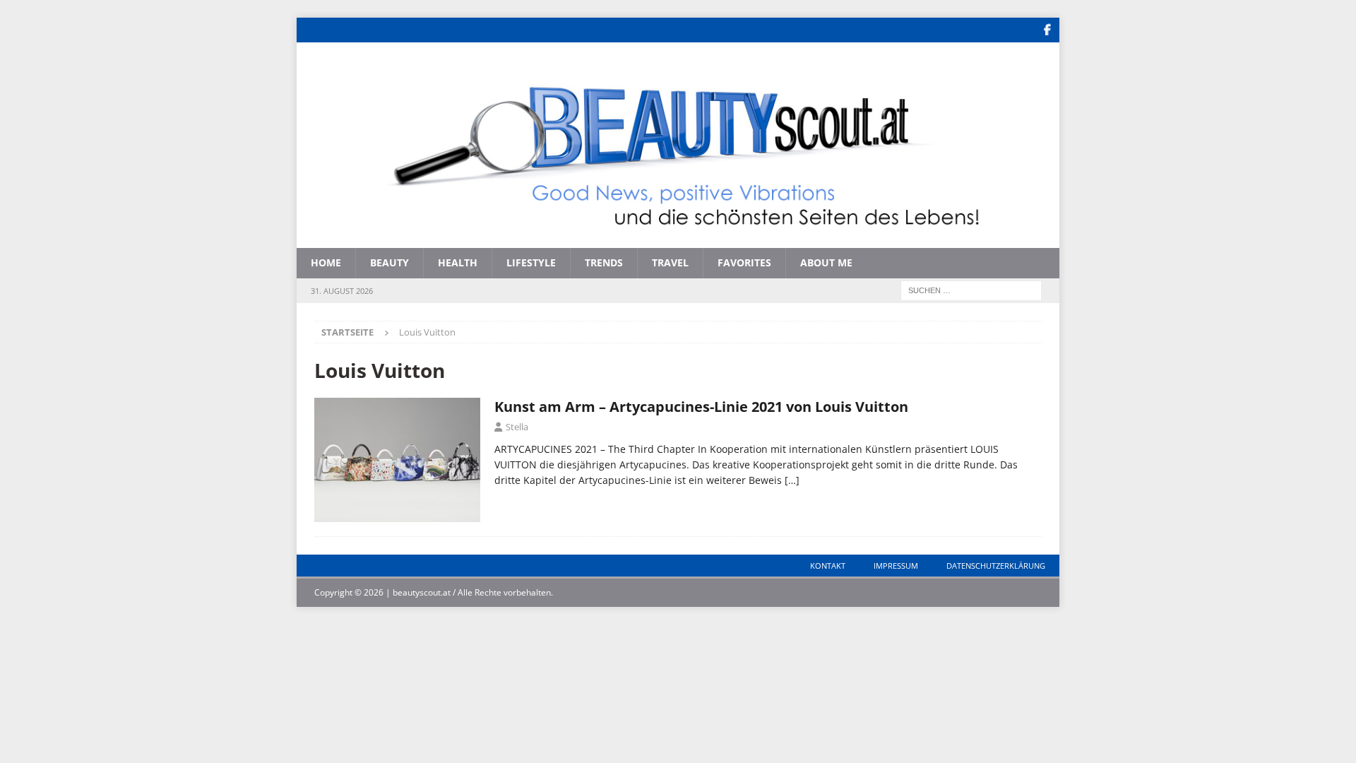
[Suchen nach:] (971, 289)
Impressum (896, 565)
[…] (792, 480)
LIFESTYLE (531, 262)
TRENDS (604, 262)
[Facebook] (1047, 30)
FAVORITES (744, 262)
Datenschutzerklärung (995, 565)
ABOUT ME (826, 262)
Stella (517, 426)
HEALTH (457, 262)
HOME (326, 262)
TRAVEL (670, 262)
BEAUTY (389, 262)
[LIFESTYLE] (397, 460)
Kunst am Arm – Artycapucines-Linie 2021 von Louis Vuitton (701, 406)
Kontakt (827, 565)
